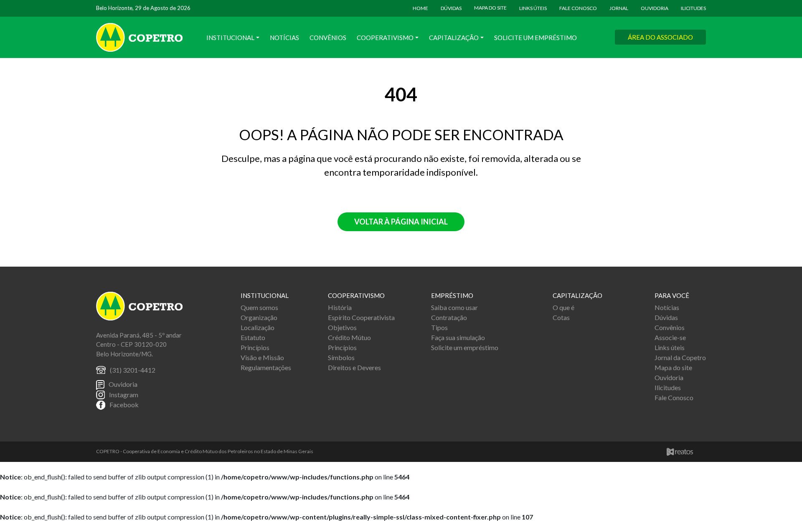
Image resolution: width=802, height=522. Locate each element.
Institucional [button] (230, 37)
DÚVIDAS (451, 8)
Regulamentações (266, 367)
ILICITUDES (693, 8)
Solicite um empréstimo (464, 347)
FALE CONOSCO (578, 8)
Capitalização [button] (454, 37)
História (340, 307)
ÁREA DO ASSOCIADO (660, 37)
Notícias (284, 37)
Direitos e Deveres (354, 367)
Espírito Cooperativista (361, 317)
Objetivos (342, 327)
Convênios (328, 37)
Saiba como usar (454, 307)
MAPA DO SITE (490, 8)
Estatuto (253, 337)
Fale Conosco (674, 397)
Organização (259, 317)
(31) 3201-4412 (132, 370)
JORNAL (618, 8)
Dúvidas (666, 317)
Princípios (255, 347)
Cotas (561, 317)
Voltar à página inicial (401, 221)
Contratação (449, 317)
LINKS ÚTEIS (533, 8)
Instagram (123, 394)
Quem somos (259, 307)
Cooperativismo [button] (385, 37)
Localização (257, 327)
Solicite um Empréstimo (535, 37)
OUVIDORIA (654, 8)
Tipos (439, 327)
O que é (563, 307)
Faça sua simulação (458, 337)
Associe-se (670, 337)
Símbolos (341, 357)
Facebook (124, 405)
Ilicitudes (668, 387)
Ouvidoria (123, 384)
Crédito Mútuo (349, 337)
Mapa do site (673, 367)
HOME (420, 8)
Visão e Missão (262, 357)
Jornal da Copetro (680, 357)
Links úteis (670, 347)
